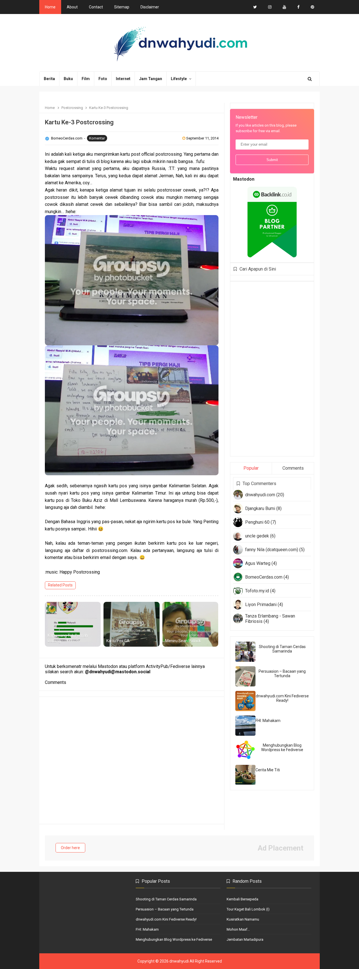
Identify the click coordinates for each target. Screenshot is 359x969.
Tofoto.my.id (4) (260, 590)
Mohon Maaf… (238, 929)
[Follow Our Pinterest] (312, 7)
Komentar (97, 138)
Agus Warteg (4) (261, 563)
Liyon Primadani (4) (264, 604)
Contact (96, 7)
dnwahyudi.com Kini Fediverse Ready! (282, 698)
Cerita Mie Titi (268, 770)
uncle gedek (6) (260, 536)
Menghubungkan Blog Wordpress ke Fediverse (282, 747)
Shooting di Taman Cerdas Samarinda (282, 648)
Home (50, 7)
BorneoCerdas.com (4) (267, 577)
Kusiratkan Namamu (243, 919)
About (72, 7)
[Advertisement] (275, 368)
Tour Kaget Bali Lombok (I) (248, 909)
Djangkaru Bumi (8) (263, 508)
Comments (293, 468)
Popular (251, 468)
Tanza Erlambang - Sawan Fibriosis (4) (270, 618)
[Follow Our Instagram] (270, 7)
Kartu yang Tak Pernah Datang (68, 638)
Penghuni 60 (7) (260, 522)
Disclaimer (150, 7)
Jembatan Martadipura (245, 939)
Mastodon (243, 179)
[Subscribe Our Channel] (284, 7)
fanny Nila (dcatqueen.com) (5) (275, 549)
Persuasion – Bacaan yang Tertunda (282, 673)
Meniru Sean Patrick (183, 641)
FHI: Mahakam (268, 720)
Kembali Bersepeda (242, 899)
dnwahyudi (179, 961)
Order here (70, 847)
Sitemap (121, 7)
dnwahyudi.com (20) (264, 494)
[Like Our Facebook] (298, 7)
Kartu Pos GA (118, 641)
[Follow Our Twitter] (255, 7)
